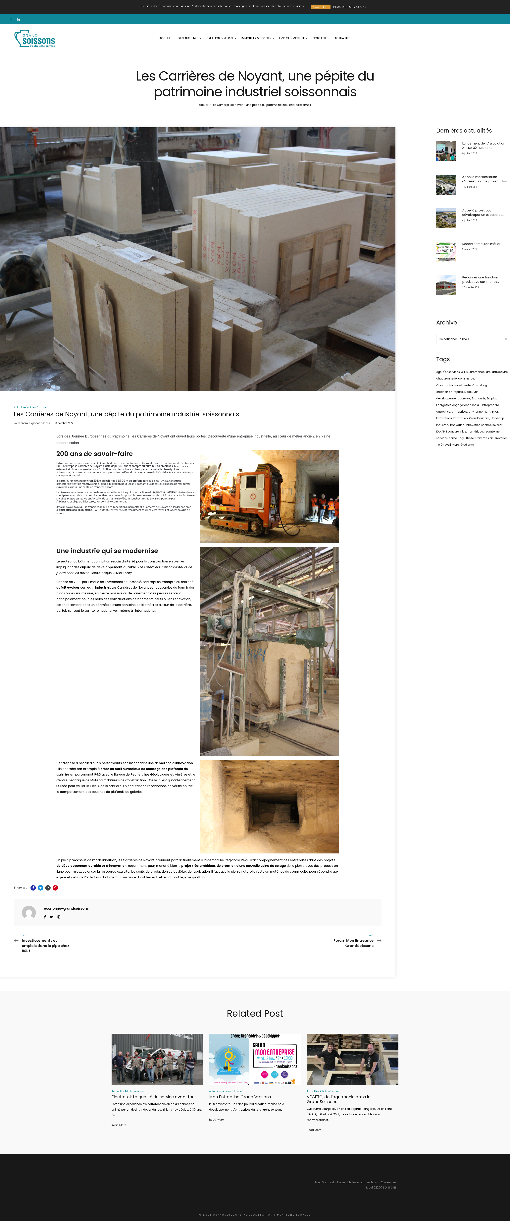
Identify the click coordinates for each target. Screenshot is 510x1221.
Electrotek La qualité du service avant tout (154, 1097)
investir (497, 425)
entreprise (443, 412)
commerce (466, 378)
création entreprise (449, 392)
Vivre (455, 445)
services (442, 438)
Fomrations (444, 418)
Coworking (479, 385)
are (488, 372)
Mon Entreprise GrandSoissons (240, 1097)
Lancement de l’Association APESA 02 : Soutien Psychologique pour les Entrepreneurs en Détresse (483, 145)
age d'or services (448, 372)
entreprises (459, 412)
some (453, 438)
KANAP (440, 432)
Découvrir (471, 392)
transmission (484, 438)
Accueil (203, 105)
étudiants (467, 445)
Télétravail (443, 445)
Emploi (491, 398)
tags (461, 438)
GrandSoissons (479, 418)
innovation (457, 425)
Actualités (20, 407)
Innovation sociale (478, 425)
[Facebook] (45, 916)
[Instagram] (58, 916)
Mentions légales (294, 1214)
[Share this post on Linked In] (48, 888)
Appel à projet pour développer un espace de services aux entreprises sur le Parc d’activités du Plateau (485, 212)
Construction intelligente (453, 385)
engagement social (466, 405)
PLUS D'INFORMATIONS (350, 6)
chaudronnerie (446, 378)
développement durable (453, 398)
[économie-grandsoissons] (29, 912)
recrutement (493, 432)
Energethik (443, 405)
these (470, 438)
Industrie (442, 425)
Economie (478, 398)
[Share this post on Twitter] (40, 888)
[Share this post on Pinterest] (55, 888)
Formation (460, 418)
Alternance (477, 372)
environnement (479, 412)
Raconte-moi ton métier (481, 244)
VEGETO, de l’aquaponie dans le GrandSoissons (339, 1099)
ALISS (464, 372)
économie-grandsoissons (34, 423)
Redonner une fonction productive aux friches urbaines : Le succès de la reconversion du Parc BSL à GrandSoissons (483, 279)
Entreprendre (490, 405)
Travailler (500, 438)
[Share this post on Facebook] (33, 888)
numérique (475, 432)
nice (463, 432)
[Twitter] (51, 916)
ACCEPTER (321, 6)
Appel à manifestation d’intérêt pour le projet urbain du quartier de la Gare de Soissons (485, 179)
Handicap (497, 418)
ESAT (495, 412)
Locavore (452, 432)
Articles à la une (36, 407)
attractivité (500, 372)
